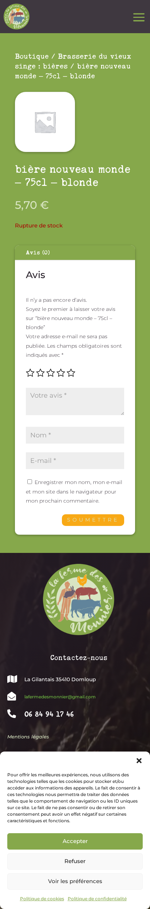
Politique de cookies (42, 898)
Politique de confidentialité (97, 898)
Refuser (75, 861)
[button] (139, 760)
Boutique (32, 56)
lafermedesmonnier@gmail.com (60, 696)
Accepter (75, 841)
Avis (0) (38, 252)
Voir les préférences (75, 881)
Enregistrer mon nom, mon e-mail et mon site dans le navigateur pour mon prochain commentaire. (74, 491)
